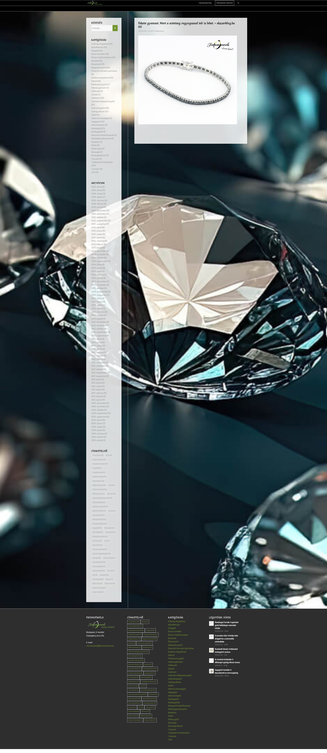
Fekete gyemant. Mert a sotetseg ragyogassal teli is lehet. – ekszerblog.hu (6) (186, 25)
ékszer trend (110, 583)
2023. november (98, 284)
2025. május (96, 234)
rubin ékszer (97, 545)
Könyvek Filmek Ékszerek (102, 135)
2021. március (97, 393)
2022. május (96, 345)
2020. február (97, 436)
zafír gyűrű (104, 575)
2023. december (98, 281)
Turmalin (95, 169)
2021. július (96, 379)
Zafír (93, 172)
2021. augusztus (98, 376)
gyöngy (112, 511)
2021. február (97, 396)
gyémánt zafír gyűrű (100, 507)
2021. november (98, 365)
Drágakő (95, 50)
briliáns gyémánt (99, 460)
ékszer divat (97, 583)
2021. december (98, 362)
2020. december (98, 403)
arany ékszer (97, 455)
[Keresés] (238, 3)
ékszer (109, 579)
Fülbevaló (95, 91)
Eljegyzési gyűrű (98, 67)
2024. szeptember (99, 261)
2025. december (98, 210)
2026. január (97, 207)
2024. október (97, 257)
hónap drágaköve (99, 524)
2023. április (96, 308)
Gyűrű (94, 114)
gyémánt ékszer (99, 511)
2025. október (97, 217)
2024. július (96, 264)
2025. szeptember (99, 220)
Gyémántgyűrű (98, 108)
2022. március (97, 352)
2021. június (96, 382)
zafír (94, 575)
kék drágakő (97, 532)
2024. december (98, 251)
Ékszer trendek (97, 54)
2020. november (98, 406)
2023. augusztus (98, 295)
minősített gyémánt (99, 536)
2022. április (96, 349)
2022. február (97, 355)
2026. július (96, 186)
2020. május (96, 426)
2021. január (96, 399)
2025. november (98, 213)
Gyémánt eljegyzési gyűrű (103, 101)
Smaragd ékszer (98, 155)
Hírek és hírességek (100, 118)
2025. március (97, 240)
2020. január (97, 440)
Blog (109, 455)
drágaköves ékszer (100, 464)
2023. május (96, 305)
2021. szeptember (99, 372)
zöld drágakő (97, 579)
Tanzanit (95, 158)
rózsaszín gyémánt (99, 549)
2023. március (97, 311)
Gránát (94, 94)
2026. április (96, 197)
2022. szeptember (99, 332)
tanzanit (111, 571)
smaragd (96, 558)
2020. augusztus (98, 416)
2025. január (96, 247)
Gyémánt (95, 97)
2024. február (97, 278)
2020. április (96, 430)
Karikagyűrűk (97, 131)
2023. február (97, 315)
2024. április (96, 271)
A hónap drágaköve (100, 43)
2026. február (97, 203)
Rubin (94, 145)
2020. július (96, 420)
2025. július (96, 227)
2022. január (96, 359)
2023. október (97, 288)
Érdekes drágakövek (100, 77)
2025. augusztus (98, 224)
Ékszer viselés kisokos (101, 57)
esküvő (111, 485)
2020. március (97, 433)
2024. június (96, 268)
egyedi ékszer (98, 481)
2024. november (98, 254)
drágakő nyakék (98, 472)
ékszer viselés (98, 592)
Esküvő (94, 81)
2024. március (97, 274)
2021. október (97, 369)
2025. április (96, 237)
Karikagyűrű (96, 128)
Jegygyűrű (96, 121)
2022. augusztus (98, 335)
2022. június (96, 342)
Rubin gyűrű (96, 148)
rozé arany (97, 541)
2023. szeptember (99, 291)
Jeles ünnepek (97, 124)
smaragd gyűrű (109, 558)
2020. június (96, 423)
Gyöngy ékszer (97, 111)
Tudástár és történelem (102, 162)
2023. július (96, 298)
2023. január (97, 318)
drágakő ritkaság (99, 477)
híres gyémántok (99, 519)
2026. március (97, 200)
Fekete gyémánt (98, 87)
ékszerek (95, 60)
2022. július (96, 338)
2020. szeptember (99, 413)
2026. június (96, 190)
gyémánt (111, 494)
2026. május (96, 193)
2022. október (97, 328)
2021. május (96, 386)
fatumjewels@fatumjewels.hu (100, 645)
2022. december (98, 322)
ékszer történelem (99, 588)
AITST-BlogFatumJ (157, 31)
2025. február (97, 244)
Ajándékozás (97, 47)
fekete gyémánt (98, 494)
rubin (107, 541)
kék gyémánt (110, 532)
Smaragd (95, 152)
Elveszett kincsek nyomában (104, 70)
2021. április (96, 389)
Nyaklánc (95, 142)
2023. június (96, 301)
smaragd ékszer (98, 562)
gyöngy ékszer (98, 515)
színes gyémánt (98, 571)
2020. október (97, 409)
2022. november (98, 325)
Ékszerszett (96, 64)
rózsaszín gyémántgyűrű (101, 554)
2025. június (96, 230)
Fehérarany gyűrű (99, 84)
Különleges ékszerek (100, 138)
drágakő (96, 468)
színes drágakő (98, 566)
